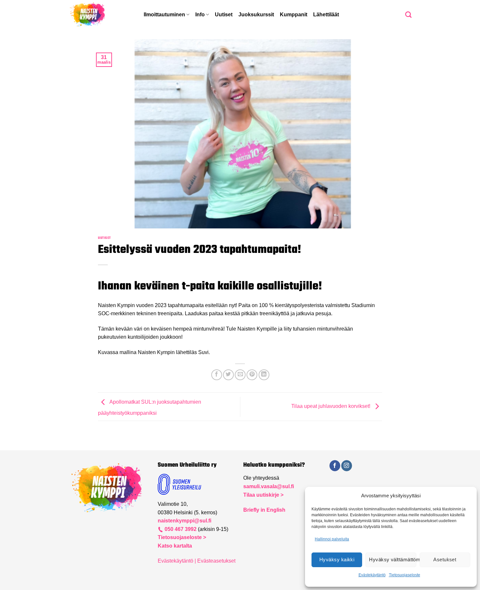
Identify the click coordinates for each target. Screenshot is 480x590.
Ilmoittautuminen (164, 14)
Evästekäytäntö (372, 575)
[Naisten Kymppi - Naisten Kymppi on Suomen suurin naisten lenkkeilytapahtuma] (101, 14)
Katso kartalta (175, 546)
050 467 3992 (180, 529)
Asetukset (444, 559)
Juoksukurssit (256, 14)
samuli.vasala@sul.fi (268, 486)
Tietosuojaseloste (404, 575)
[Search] (408, 15)
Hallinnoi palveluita (332, 539)
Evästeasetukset (216, 561)
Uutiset (223, 14)
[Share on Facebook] (216, 374)
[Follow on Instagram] (346, 465)
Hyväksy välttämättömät (392, 559)
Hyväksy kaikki (336, 559)
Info (200, 14)
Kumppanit (293, 14)
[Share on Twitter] (228, 374)
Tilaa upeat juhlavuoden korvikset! (331, 406)
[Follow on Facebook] (334, 465)
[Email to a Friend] (240, 374)
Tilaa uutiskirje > (263, 495)
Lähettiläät (326, 14)
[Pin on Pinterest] (252, 374)
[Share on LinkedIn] (264, 374)
